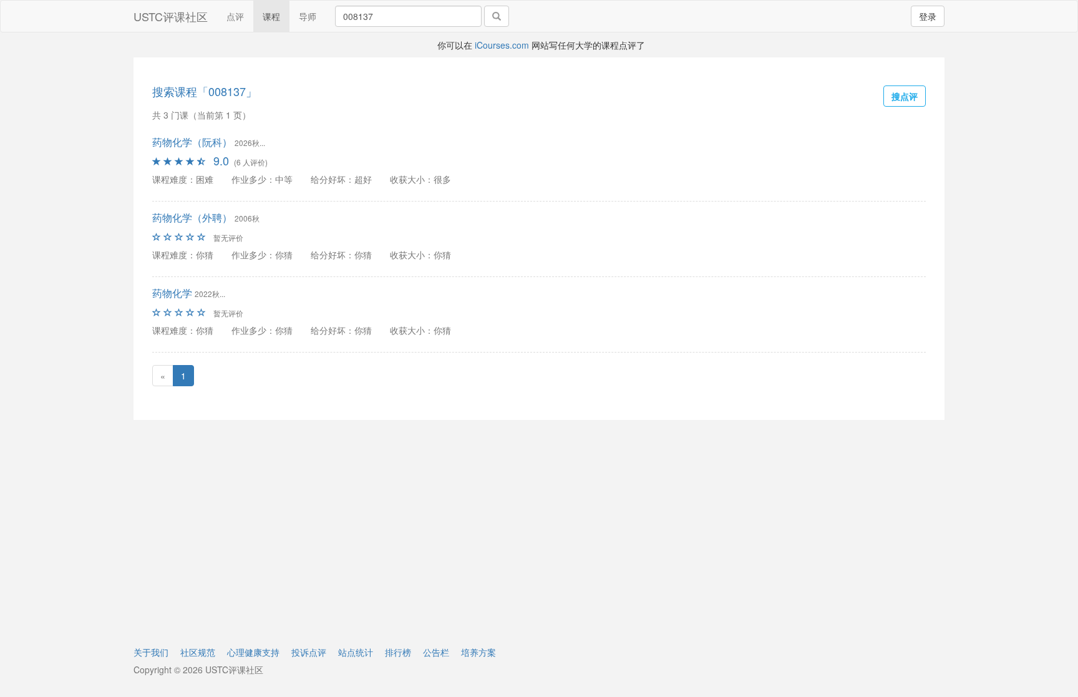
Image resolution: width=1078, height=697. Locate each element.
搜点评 (904, 96)
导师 (307, 16)
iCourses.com (502, 45)
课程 (271, 16)
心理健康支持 (253, 652)
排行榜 (398, 652)
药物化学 (172, 293)
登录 (927, 16)
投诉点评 (308, 652)
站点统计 (355, 652)
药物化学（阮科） (192, 142)
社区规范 (197, 652)
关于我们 (151, 652)
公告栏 (436, 652)
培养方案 (478, 652)
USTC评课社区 (171, 16)
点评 (235, 16)
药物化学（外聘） (192, 217)
